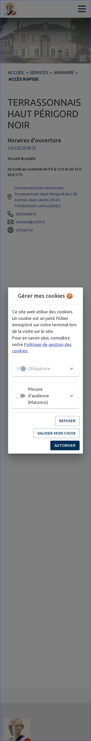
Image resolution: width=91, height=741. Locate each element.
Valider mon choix (56, 433)
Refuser (67, 421)
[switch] (18, 396)
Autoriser (65, 445)
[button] (45, 368)
